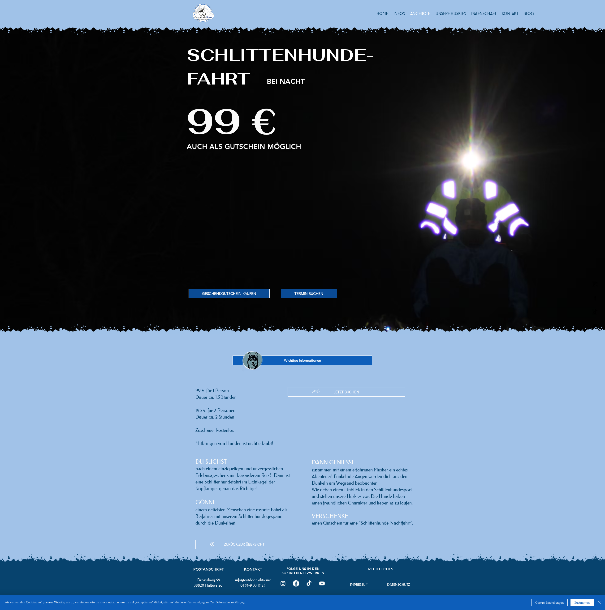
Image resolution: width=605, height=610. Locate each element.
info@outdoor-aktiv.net (253, 579)
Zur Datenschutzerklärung (227, 602)
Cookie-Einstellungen (549, 602)
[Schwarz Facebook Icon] (595, 298)
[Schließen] (599, 602)
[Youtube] (322, 583)
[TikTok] (309, 583)
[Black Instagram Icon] (595, 284)
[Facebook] (296, 583)
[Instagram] (283, 583)
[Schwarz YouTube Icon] (595, 326)
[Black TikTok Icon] (595, 312)
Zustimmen (582, 602)
